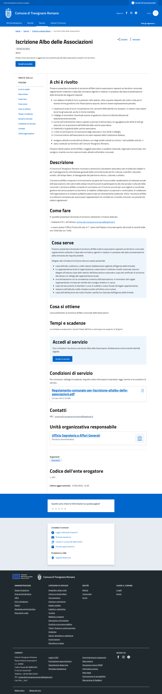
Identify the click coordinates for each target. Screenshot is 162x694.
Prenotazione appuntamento (60, 661)
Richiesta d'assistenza (57, 668)
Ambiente (52, 631)
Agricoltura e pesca (56, 643)
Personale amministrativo (25, 609)
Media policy (20, 690)
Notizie (85, 590)
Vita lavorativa (54, 597)
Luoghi (119, 590)
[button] (155, 13)
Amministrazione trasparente (94, 657)
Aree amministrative (23, 594)
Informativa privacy (90, 668)
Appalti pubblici (55, 605)
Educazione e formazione (59, 620)
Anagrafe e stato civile (58, 590)
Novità (30, 23)
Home (18, 31)
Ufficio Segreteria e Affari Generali (76, 435)
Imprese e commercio (57, 601)
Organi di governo (22, 590)
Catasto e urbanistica (57, 609)
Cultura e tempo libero (41, 31)
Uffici (17, 597)
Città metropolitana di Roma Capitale (16, 3)
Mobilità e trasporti (56, 616)
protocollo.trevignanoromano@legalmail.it (96, 222)
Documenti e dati (21, 613)
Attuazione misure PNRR (92, 665)
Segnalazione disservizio (58, 665)
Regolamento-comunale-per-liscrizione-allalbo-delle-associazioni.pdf (90, 392)
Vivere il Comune (58, 23)
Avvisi (84, 597)
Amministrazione (14, 23)
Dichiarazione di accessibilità (93, 676)
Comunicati (87, 594)
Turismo (52, 613)
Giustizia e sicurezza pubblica (60, 624)
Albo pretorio (87, 661)
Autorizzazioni (54, 639)
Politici (17, 605)
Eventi (119, 594)
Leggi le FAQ (53, 657)
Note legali (86, 672)
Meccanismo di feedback (92, 680)
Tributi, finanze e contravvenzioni (62, 628)
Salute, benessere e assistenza (61, 635)
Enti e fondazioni (21, 601)
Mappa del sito (35, 690)
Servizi (42, 23)
